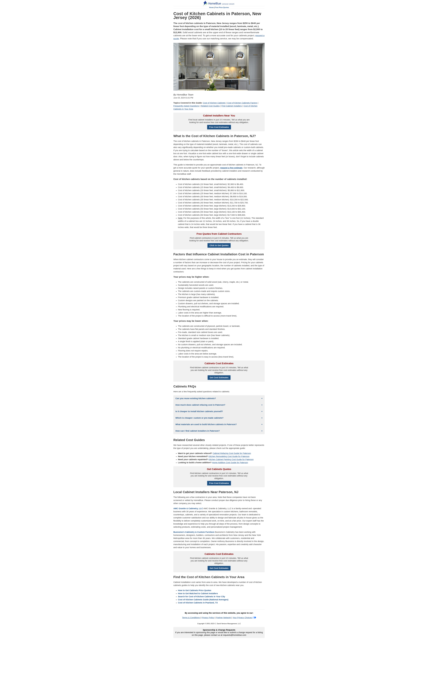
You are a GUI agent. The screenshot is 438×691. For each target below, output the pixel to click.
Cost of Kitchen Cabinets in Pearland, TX (198, 603)
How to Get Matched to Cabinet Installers (198, 593)
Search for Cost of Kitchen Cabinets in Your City (201, 596)
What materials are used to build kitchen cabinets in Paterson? (206, 424)
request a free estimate (231, 168)
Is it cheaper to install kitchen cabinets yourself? (199, 411)
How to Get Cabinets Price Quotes (194, 590)
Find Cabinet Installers (231, 106)
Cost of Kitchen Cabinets (214, 103)
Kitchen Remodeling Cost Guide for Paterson (229, 456)
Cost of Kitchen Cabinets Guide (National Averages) (203, 599)
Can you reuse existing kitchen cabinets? (195, 398)
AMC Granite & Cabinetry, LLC (188, 508)
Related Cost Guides (210, 106)
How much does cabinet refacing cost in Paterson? (200, 405)
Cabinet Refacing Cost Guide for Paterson (232, 453)
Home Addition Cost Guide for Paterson (230, 462)
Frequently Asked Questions (186, 106)
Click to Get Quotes (219, 245)
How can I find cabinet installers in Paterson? (197, 431)
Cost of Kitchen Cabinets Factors (242, 103)
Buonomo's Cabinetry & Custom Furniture (193, 532)
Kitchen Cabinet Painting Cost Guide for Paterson (231, 459)
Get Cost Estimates (219, 377)
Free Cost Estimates (219, 127)
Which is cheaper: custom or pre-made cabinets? (199, 418)
